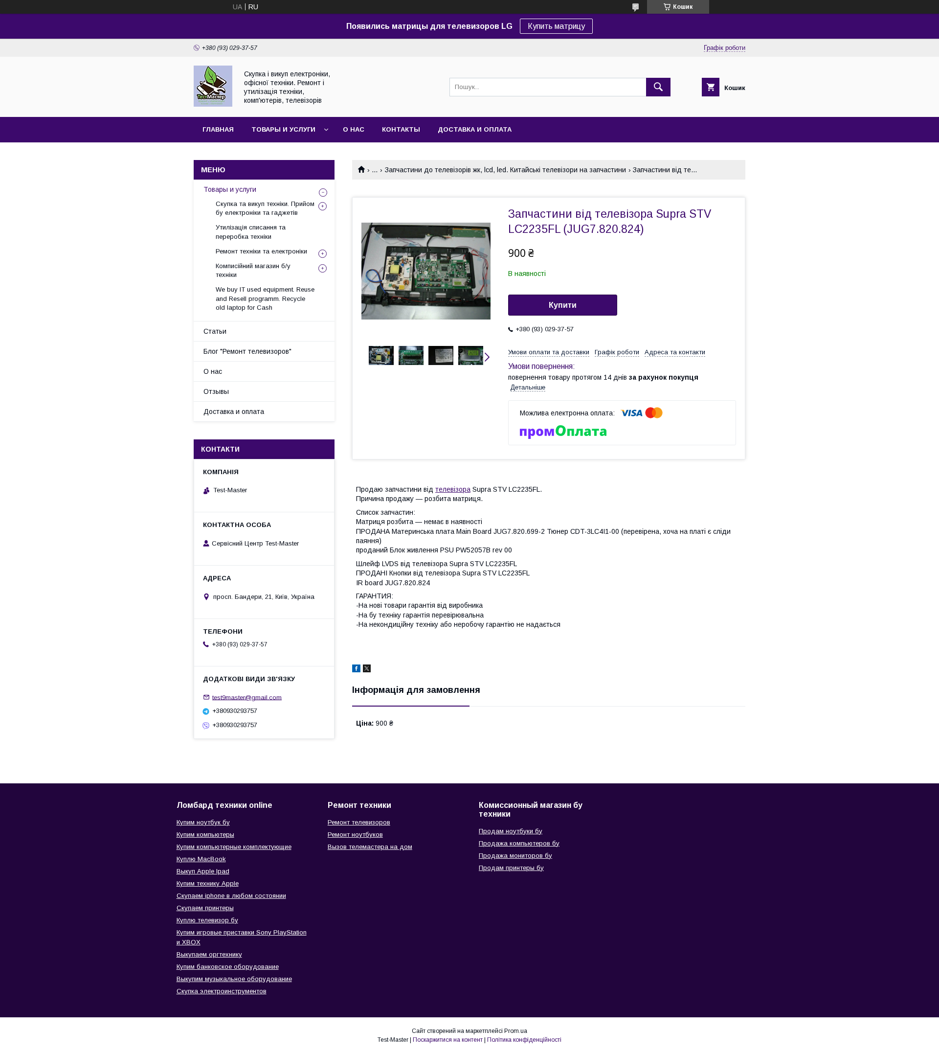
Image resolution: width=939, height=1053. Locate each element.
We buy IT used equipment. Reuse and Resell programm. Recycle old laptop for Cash (265, 298)
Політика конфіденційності (524, 1039)
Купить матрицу (556, 26)
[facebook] (356, 670)
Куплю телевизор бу (207, 920)
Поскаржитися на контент (448, 1039)
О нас (353, 129)
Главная (218, 129)
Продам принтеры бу (511, 867)
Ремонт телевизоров (359, 822)
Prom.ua (515, 1031)
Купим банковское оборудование (228, 966)
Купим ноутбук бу (203, 822)
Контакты (401, 129)
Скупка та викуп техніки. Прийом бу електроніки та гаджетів (265, 208)
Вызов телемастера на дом (370, 846)
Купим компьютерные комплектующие (234, 846)
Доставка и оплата (475, 129)
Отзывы (216, 391)
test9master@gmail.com (247, 697)
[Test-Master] (213, 104)
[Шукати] (658, 87)
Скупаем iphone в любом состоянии (231, 895)
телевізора (452, 489)
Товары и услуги (283, 129)
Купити (563, 305)
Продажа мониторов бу (515, 855)
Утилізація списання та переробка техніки (251, 232)
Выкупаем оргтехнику (209, 954)
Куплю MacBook (201, 859)
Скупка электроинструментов (222, 991)
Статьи (214, 331)
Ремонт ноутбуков (355, 834)
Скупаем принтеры (205, 908)
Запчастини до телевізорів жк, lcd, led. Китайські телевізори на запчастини (505, 170)
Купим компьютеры (205, 834)
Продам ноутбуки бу (510, 831)
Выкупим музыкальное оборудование (234, 979)
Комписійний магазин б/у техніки (253, 270)
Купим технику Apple (208, 883)
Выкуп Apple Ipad (203, 871)
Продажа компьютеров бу (519, 843)
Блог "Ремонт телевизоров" (247, 351)
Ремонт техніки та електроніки (261, 251)
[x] (367, 670)
